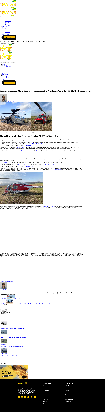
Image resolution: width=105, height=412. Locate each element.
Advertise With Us (46, 396)
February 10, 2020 (29, 155)
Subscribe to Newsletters (9, 37)
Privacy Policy (45, 399)
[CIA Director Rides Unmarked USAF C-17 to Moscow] (4, 352)
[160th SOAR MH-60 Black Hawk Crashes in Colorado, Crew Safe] (4, 343)
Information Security (69, 399)
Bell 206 (40, 207)
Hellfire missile (58, 169)
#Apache (37, 150)
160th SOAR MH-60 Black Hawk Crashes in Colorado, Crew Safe (12, 346)
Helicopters (8, 87)
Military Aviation (4, 353)
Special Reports (46, 390)
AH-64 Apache (8, 278)
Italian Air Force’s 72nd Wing (49, 206)
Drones (66, 392)
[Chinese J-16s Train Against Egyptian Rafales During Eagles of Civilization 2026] (4, 334)
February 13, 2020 (29, 166)
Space (66, 394)
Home (44, 385)
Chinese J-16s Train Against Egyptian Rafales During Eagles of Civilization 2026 (14, 337)
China (2, 335)
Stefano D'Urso (11, 101)
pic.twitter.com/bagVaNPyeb (26, 153)
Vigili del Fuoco (22, 278)
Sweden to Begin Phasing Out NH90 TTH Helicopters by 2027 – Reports (13, 328)
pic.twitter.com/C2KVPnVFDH (38, 143)
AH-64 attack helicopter (20, 147)
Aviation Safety (3, 87)
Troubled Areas (68, 401)
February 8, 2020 (29, 145)
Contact (44, 392)
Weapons (67, 396)
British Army (16, 278)
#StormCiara (23, 150)
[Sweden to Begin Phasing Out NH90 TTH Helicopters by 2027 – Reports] (4, 324)
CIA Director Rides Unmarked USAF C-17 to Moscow (10, 355)
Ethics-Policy (45, 403)
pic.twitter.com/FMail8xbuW (48, 164)
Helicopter (67, 390)
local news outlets (36, 254)
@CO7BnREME (21, 164)
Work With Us (45, 394)
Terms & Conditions (47, 401)
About (44, 387)
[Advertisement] (41, 267)
